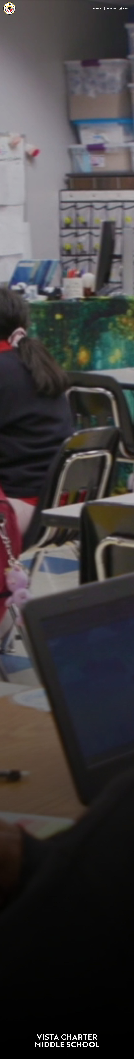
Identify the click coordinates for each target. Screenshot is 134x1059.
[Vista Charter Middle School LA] (9, 8)
